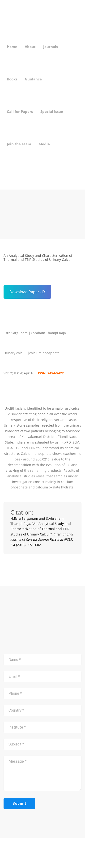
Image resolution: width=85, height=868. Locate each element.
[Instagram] (12, 857)
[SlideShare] (20, 857)
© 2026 (42, 847)
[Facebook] (5, 857)
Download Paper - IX (27, 291)
